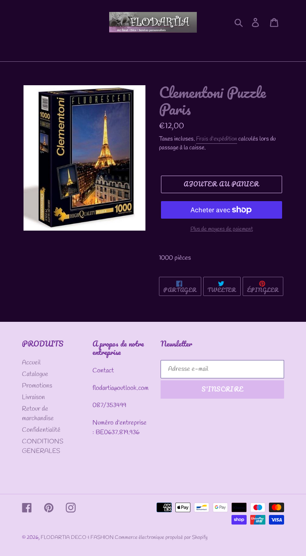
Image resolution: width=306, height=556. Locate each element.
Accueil (31, 362)
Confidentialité (41, 430)
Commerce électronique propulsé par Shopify (161, 537)
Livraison (33, 397)
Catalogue (35, 374)
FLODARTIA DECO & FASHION (78, 537)
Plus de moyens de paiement (221, 229)
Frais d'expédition (216, 139)
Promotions (37, 386)
